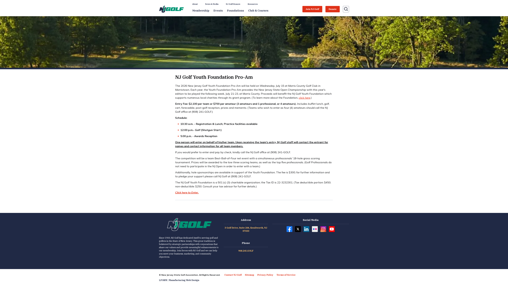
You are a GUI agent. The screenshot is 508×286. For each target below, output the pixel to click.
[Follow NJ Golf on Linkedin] (306, 229)
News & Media (211, 4)
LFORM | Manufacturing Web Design (179, 280)
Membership (200, 10)
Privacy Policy (265, 275)
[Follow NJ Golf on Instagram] (323, 229)
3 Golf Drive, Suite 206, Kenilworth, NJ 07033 (246, 229)
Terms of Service (286, 275)
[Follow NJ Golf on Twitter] (298, 229)
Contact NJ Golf (233, 275)
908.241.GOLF (245, 250)
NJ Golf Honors (233, 4)
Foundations (235, 10)
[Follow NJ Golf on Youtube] (332, 229)
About (195, 4)
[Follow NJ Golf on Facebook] (289, 229)
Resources (253, 4)
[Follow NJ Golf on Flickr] (315, 229)
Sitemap (249, 275)
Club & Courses (258, 10)
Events (218, 10)
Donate (333, 9)
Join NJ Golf (312, 9)
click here (304, 97)
